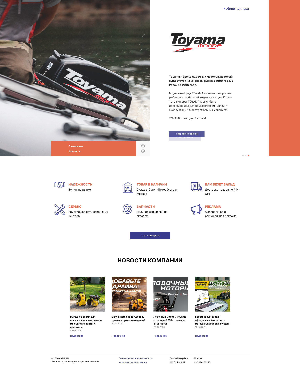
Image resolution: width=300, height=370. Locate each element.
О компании (75, 146)
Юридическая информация (133, 362)
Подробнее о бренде (187, 133)
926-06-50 (202, 362)
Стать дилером (150, 235)
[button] (143, 146)
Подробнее (76, 335)
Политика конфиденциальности (135, 358)
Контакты (74, 151)
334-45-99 (177, 362)
